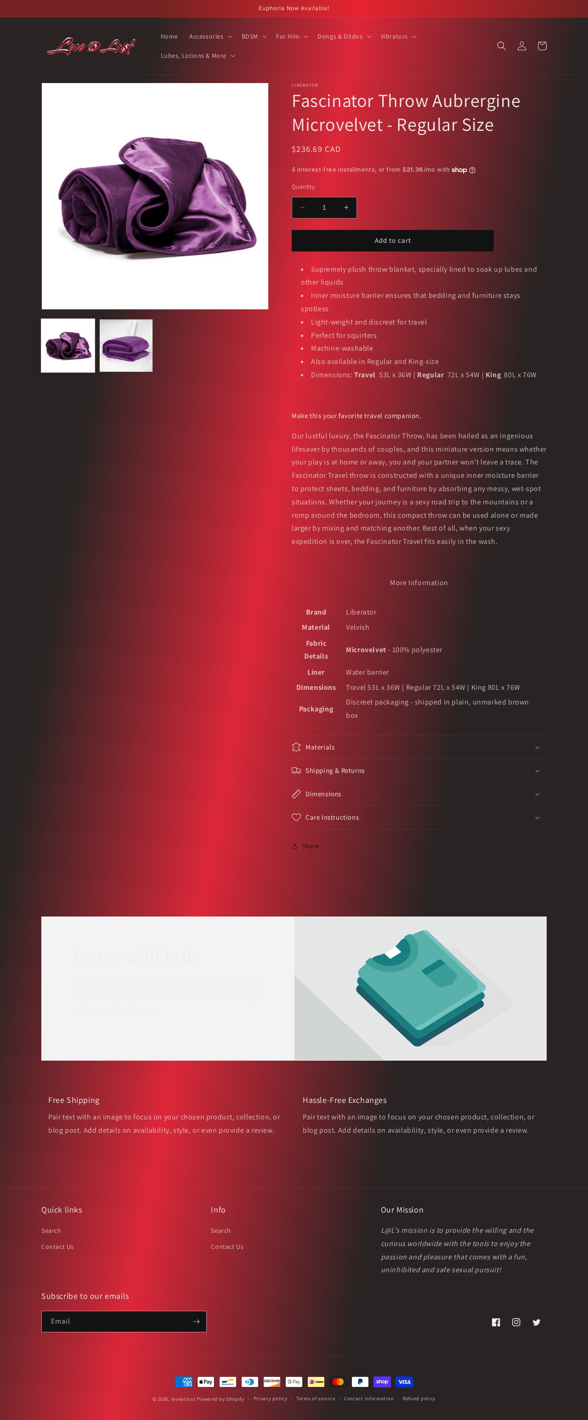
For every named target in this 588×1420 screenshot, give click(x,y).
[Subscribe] (196, 1321)
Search (51, 1230)
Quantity (303, 186)
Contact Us (57, 1246)
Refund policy (419, 1398)
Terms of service (315, 1398)
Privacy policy (271, 1398)
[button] (210, 36)
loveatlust (183, 1399)
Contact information (369, 1398)
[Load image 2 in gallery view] (126, 345)
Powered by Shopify (220, 1399)
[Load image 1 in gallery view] (68, 345)
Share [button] (310, 846)
